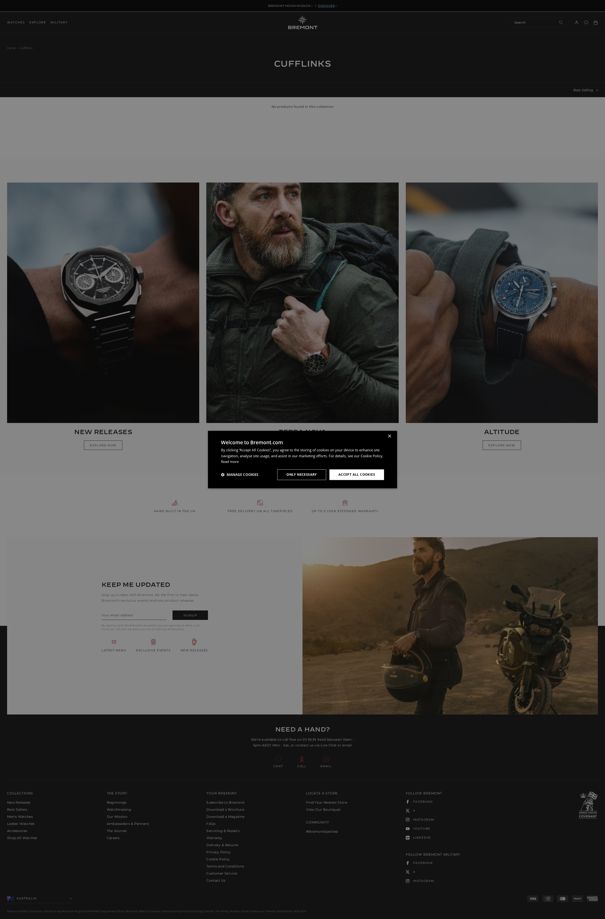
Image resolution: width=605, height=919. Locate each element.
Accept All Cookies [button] (356, 474)
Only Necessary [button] (301, 474)
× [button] (389, 436)
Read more (230, 461)
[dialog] (302, 459)
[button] (239, 474)
